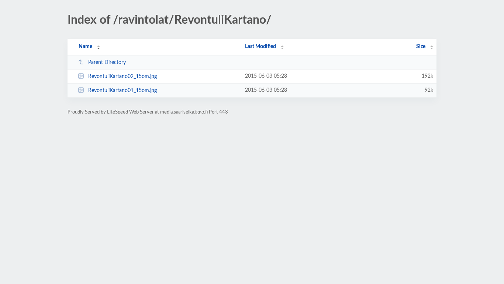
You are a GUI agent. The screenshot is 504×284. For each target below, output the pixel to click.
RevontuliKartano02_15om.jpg (122, 76)
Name (85, 46)
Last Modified (260, 46)
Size (420, 46)
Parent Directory (107, 62)
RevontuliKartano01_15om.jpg (122, 90)
